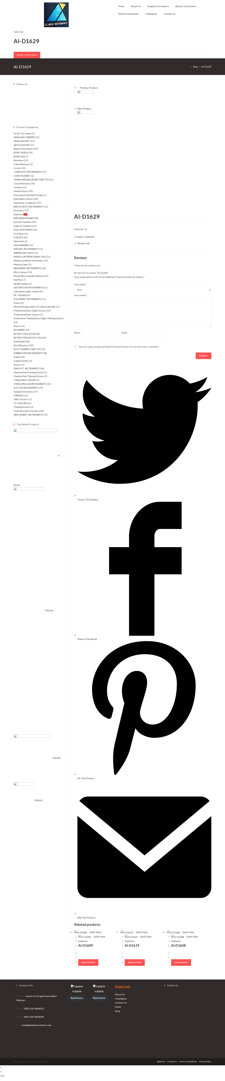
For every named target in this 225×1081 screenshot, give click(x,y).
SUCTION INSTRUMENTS (26, 387)
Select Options (27, 55)
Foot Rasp (19, 233)
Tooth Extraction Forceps (26, 411)
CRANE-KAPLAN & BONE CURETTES (31, 179)
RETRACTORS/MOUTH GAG (28, 337)
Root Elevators (21, 345)
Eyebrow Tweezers (23, 226)
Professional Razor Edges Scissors (30, 310)
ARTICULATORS (21, 145)
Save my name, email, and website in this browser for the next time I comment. (119, 346)
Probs (16, 303)
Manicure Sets (20, 264)
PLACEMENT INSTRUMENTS (28, 299)
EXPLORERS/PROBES (24, 218)
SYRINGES (19, 395)
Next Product (84, 108)
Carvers (17, 168)
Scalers (17, 357)
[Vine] (14, 109)
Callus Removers (22, 164)
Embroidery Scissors (23, 199)
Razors (17, 326)
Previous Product (89, 87)
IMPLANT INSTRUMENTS (26, 249)
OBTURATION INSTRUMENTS (28, 287)
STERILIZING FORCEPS (25, 380)
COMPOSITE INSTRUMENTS (28, 172)
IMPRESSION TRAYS (23, 253)
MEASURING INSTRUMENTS (27, 268)
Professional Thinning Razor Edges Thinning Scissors (39, 318)
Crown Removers (22, 183)
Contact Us (170, 13)
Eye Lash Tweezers (23, 222)
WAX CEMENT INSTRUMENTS (28, 414)
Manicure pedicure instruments (28, 260)
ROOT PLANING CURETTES (27, 349)
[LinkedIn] (165, 1017)
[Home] (189, 66)
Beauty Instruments (186, 6)
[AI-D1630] (85, 118)
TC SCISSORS (20, 403)
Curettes (18, 187)
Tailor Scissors (20, 399)
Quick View (95, 932)
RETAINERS (19, 330)
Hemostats (19, 241)
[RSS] (14, 117)
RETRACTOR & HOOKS (25, 334)
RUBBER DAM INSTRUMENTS (28, 353)
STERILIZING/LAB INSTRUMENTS (30, 384)
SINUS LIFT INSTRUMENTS (27, 368)
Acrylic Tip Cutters (23, 133)
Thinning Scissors (22, 407)
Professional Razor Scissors (27, 314)
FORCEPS (18, 237)
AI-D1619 (132, 945)
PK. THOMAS (20, 295)
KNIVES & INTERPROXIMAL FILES (30, 256)
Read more (88, 962)
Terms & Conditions (188, 1061)
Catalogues (151, 13)
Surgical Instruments (158, 6)
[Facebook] (14, 94)
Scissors (17, 364)
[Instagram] (14, 98)
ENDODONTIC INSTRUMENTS (29, 206)
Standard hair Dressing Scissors (29, 372)
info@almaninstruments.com (36, 1025)
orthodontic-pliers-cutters (26, 291)
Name (78, 332)
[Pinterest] (14, 102)
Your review (81, 295)
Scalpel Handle (21, 361)
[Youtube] (14, 113)
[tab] (144, 243)
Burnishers (19, 160)
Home (121, 6)
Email (125, 332)
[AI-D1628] (85, 97)
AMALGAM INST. (22, 141)
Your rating (80, 284)
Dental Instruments (128, 13)
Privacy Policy (205, 1061)
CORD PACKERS (21, 176)
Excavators (19, 210)
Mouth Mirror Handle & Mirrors (29, 276)
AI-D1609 (85, 945)
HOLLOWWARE (21, 245)
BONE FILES (19, 156)
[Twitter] (14, 90)
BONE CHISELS (21, 152)
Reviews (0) (83, 243)
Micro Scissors (21, 272)
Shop (117, 1011)
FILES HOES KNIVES (23, 229)
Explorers (90, 236)
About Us (136, 6)
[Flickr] (14, 106)
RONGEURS (19, 341)
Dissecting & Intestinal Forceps (28, 195)
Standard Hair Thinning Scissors (29, 376)
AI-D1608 (178, 945)
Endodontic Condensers (25, 203)
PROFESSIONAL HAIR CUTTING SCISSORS (34, 307)
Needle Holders (21, 283)
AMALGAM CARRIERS (24, 137)
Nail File (17, 279)
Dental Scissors (21, 191)
